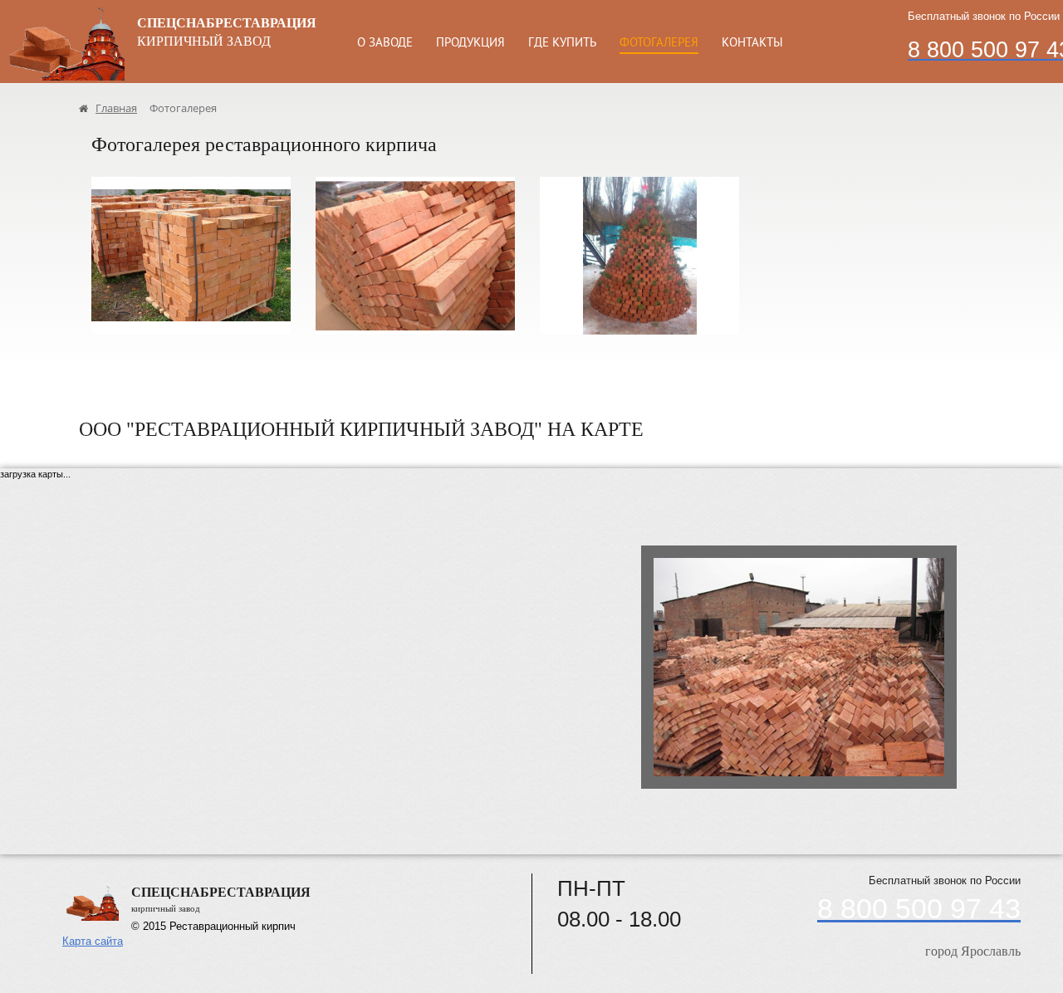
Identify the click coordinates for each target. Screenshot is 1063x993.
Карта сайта (92, 941)
